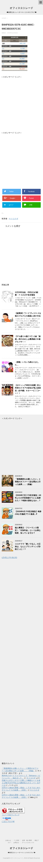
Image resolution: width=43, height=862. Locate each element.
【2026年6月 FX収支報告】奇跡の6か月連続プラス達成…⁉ (28, 512)
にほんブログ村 (8, 822)
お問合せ (16, 842)
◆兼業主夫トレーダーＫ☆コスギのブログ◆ (21, 852)
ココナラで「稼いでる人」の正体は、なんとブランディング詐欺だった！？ (28, 546)
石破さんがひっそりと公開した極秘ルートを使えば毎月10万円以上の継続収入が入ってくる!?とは (21, 782)
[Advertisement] (21, 103)
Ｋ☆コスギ (13, 219)
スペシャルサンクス (28, 842)
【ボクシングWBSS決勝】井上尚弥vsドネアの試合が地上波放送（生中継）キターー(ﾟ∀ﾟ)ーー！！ (28, 389)
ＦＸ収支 (16, 840)
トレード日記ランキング (10, 815)
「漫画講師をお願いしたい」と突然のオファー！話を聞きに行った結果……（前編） (28, 481)
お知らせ (8, 840)
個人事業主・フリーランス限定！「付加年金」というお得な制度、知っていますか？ (28, 530)
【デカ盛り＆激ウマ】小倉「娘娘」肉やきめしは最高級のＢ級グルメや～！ (28, 339)
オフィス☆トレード (21, 8)
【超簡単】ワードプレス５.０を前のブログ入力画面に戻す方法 (28, 314)
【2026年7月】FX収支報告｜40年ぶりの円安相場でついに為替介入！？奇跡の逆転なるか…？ (28, 498)
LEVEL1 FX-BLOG (9, 558)
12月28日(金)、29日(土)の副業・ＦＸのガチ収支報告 (26, 293)
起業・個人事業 (27, 840)
